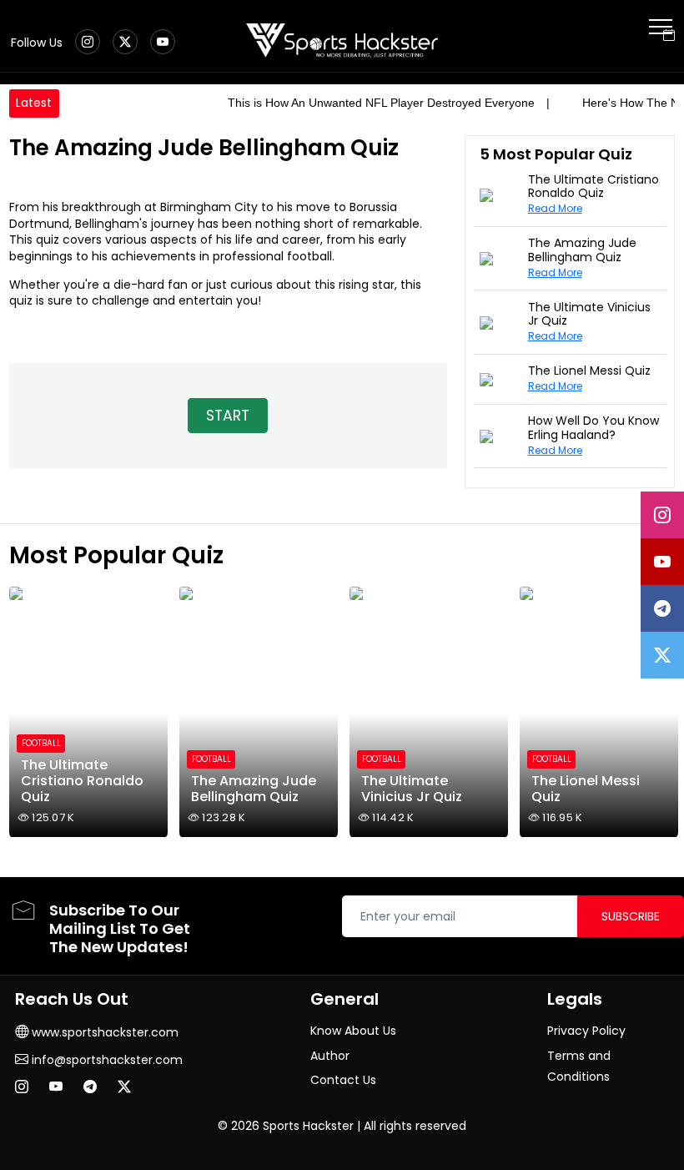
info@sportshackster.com (105, 1059)
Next (660, 708)
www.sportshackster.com (103, 1032)
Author (330, 1055)
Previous (24, 708)
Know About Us (353, 1030)
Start (227, 416)
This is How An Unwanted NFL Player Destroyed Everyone (381, 102)
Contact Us (343, 1080)
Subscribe (630, 916)
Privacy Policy (586, 1030)
